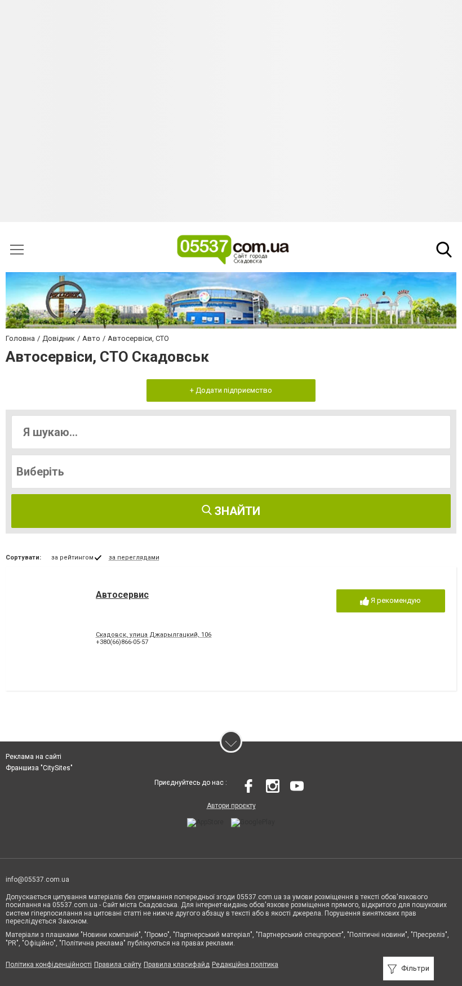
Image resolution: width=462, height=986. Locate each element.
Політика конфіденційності (49, 965)
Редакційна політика (245, 965)
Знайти (236, 511)
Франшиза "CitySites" (39, 768)
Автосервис (122, 594)
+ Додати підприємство (231, 390)
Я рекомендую (395, 600)
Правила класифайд (177, 965)
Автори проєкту (231, 806)
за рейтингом (72, 557)
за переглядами (134, 557)
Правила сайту (117, 965)
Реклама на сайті (33, 757)
